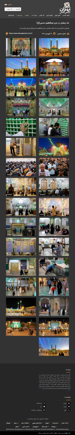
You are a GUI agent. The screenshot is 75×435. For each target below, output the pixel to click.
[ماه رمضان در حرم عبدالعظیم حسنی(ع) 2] (54, 327)
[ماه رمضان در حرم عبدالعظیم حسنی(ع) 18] (21, 167)
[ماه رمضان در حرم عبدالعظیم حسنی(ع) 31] (21, 47)
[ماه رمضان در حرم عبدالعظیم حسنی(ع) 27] (54, 87)
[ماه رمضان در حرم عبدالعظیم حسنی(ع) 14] (21, 207)
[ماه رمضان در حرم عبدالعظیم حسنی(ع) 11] (54, 247)
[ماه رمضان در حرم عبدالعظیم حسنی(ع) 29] (54, 47)
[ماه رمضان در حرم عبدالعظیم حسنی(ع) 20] (21, 147)
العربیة (19, 6)
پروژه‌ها (53, 427)
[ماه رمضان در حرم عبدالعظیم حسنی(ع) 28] (21, 67)
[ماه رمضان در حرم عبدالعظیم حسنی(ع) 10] (21, 247)
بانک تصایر (65, 423)
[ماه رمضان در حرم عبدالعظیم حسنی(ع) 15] (54, 207)
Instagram (39, 403)
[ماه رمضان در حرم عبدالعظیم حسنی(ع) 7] (54, 287)
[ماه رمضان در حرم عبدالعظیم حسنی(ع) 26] (21, 87)
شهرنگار (8, 423)
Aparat (64, 407)
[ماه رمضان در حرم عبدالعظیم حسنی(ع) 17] (54, 187)
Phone (65, 410)
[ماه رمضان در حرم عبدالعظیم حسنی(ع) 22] (21, 127)
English (15, 6)
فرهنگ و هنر (24, 423)
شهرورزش (35, 427)
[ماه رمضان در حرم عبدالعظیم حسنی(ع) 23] (54, 127)
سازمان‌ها (55, 423)
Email (36, 410)
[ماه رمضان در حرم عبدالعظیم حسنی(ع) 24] (21, 107)
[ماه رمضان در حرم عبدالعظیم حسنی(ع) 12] (21, 227)
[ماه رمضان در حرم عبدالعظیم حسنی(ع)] (54, 347)
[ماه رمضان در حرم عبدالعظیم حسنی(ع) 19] (54, 167)
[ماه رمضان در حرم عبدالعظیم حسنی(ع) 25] (54, 107)
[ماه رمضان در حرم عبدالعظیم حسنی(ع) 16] (21, 187)
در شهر (15, 423)
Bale (41, 407)
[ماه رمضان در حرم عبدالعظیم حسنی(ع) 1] (21, 327)
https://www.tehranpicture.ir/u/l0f (20, 33)
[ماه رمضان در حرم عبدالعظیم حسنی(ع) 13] (54, 227)
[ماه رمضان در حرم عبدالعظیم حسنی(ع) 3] (21, 307)
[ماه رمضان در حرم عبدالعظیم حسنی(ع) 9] (54, 267)
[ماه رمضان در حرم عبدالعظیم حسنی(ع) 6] (21, 287)
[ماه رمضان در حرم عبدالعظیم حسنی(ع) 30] (54, 67)
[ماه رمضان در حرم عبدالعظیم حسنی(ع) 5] (54, 307)
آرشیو (17, 427)
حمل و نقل (45, 427)
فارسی (9, 5)
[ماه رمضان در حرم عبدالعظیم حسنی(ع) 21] (54, 147)
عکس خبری (25, 427)
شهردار (47, 423)
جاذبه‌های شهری (36, 423)
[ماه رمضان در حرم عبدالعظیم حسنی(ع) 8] (21, 267)
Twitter (64, 403)
